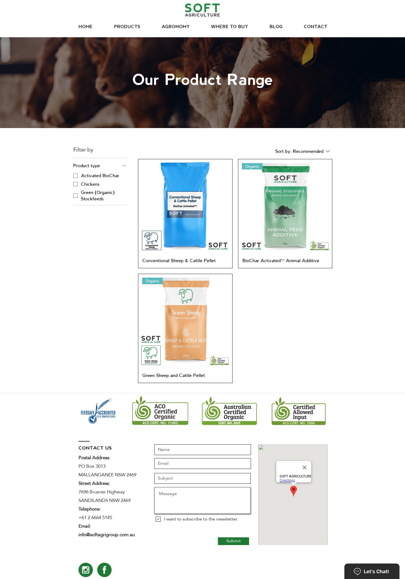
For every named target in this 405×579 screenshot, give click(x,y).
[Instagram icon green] (86, 570)
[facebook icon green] (104, 570)
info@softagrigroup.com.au (107, 534)
